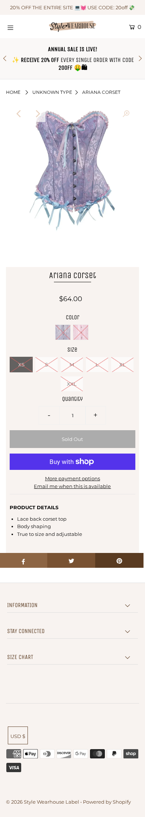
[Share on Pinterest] (119, 560)
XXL (72, 384)
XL (122, 365)
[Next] (37, 114)
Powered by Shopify (107, 802)
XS (21, 365)
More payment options (72, 478)
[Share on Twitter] (71, 560)
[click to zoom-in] (126, 114)
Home (13, 92)
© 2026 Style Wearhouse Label (42, 802)
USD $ (17, 736)
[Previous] (19, 114)
